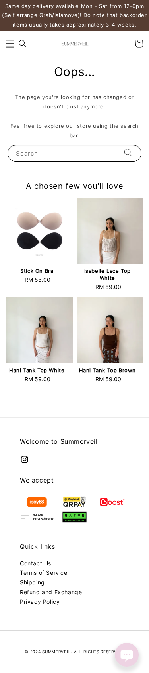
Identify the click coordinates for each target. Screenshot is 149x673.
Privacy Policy (40, 601)
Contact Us (35, 563)
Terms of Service (44, 572)
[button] (10, 43)
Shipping (32, 582)
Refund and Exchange (51, 592)
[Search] (128, 153)
